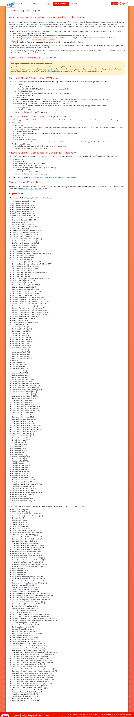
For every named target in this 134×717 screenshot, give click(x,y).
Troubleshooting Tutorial (53, 71)
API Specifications (33, 4)
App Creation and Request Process (30, 189)
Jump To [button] (74, 4)
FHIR (22, 4)
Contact (45, 715)
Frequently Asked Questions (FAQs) (27, 715)
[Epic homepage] (5, 716)
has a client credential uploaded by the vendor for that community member (81, 99)
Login (123, 3)
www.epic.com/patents (126, 714)
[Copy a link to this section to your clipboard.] (83, 17)
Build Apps (47, 4)
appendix (63, 89)
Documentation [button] (60, 4)
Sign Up (114, 3)
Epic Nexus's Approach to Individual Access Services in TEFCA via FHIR (51, 177)
